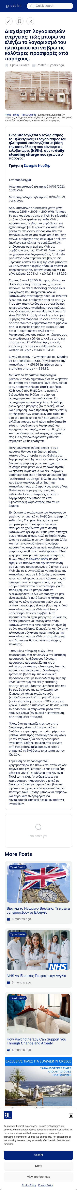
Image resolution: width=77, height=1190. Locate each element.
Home (8, 114)
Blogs (16, 114)
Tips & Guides (28, 114)
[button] (71, 1116)
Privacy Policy (45, 1185)
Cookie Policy (29, 1185)
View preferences (38, 1176)
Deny (38, 1166)
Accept (38, 1155)
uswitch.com (38, 559)
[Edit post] (9, 21)
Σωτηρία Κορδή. (37, 165)
